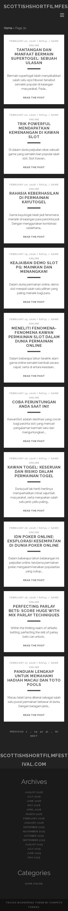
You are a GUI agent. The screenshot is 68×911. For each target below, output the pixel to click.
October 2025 (34, 835)
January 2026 (34, 822)
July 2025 (34, 848)
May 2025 (34, 857)
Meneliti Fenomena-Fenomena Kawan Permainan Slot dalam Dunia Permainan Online (34, 337)
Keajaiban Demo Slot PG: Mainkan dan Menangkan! (34, 267)
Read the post (34, 97)
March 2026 (34, 814)
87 (56, 731)
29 (35, 731)
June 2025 (34, 853)
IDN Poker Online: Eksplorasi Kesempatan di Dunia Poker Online (34, 541)
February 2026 (34, 818)
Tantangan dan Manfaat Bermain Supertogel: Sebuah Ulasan (34, 56)
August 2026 (34, 792)
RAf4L (43, 41)
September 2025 (34, 840)
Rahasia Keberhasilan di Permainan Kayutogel (34, 197)
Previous (16, 731)
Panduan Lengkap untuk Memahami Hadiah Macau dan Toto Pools (34, 678)
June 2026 (34, 801)
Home (8, 28)
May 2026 (34, 805)
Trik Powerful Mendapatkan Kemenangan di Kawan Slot (34, 130)
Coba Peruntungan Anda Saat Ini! (34, 404)
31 (47, 731)
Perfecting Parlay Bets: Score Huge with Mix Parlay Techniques (34, 610)
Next (34, 736)
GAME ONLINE (34, 883)
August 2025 (34, 844)
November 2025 (34, 831)
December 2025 (34, 827)
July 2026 (34, 796)
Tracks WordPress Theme (25, 902)
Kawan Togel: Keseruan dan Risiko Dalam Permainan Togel (34, 471)
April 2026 (34, 809)
